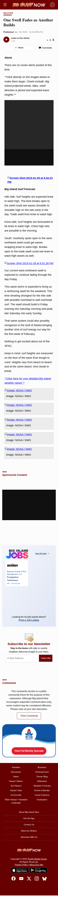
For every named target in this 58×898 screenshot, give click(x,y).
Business (42, 767)
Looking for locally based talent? (29, 618)
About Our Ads (36, 865)
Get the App (29, 818)
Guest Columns (42, 795)
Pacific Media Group (37, 859)
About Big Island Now (29, 812)
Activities (16, 767)
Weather (8, 13)
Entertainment (42, 772)
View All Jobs (41, 554)
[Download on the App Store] (19, 870)
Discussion (16, 772)
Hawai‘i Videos (16, 781)
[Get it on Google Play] (38, 870)
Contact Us (29, 824)
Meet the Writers (29, 831)
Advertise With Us (29, 837)
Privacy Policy (21, 865)
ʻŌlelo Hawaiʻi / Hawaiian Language (16, 801)
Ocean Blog (42, 776)
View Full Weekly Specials (29, 751)
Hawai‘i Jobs (16, 790)
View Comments (29, 716)
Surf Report (16, 786)
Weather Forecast (42, 786)
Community (16, 795)
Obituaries (42, 781)
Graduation (42, 799)
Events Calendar (42, 790)
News (16, 776)
